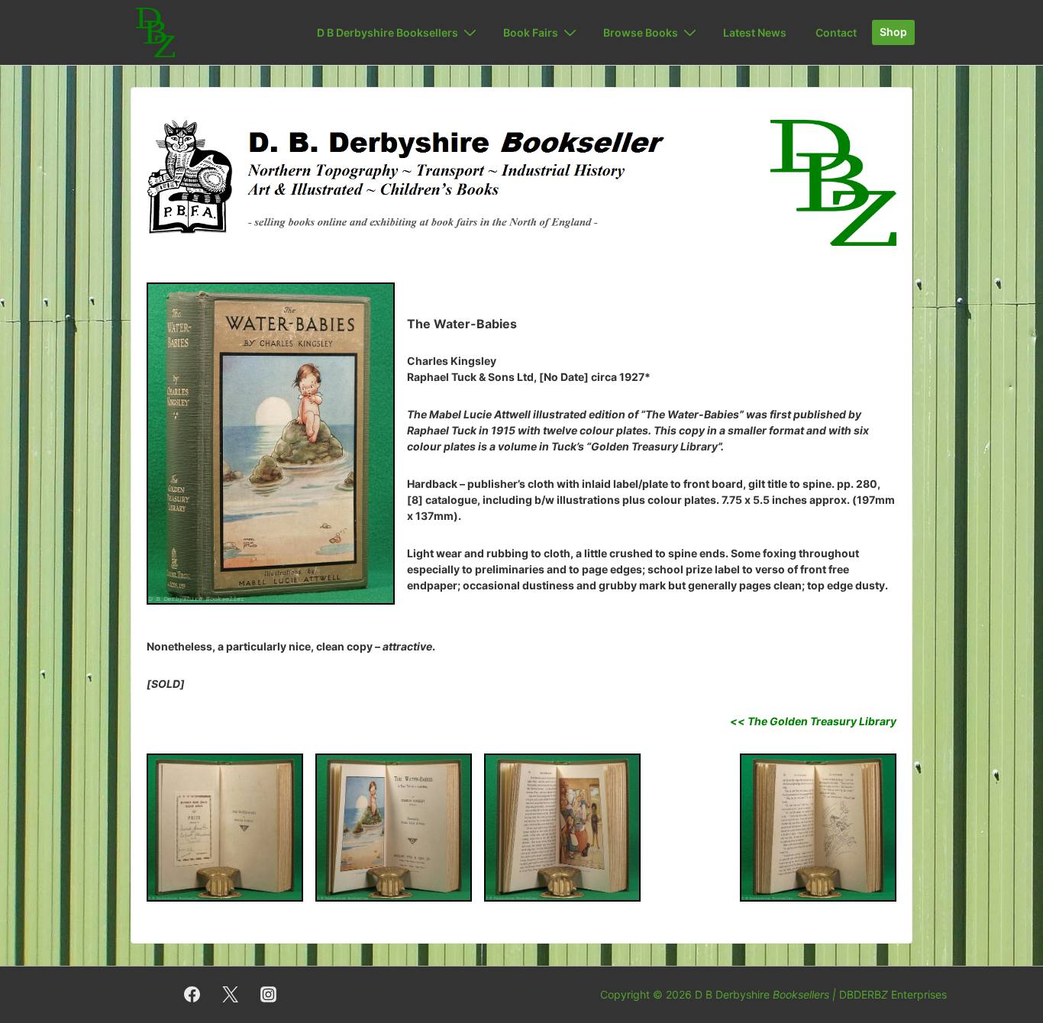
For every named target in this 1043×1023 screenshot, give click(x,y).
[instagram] (268, 995)
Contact (836, 32)
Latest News (754, 32)
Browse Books (640, 32)
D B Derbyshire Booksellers (387, 32)
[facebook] (192, 995)
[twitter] (230, 995)
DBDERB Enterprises (893, 994)
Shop (893, 31)
